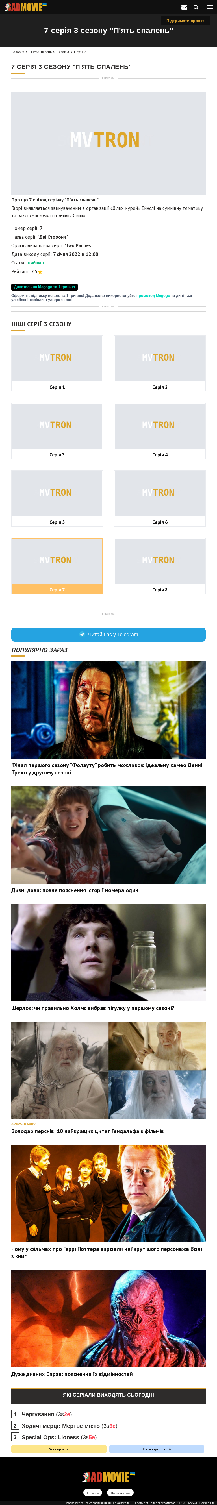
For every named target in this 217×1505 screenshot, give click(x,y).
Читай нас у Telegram (113, 634)
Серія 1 (57, 387)
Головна (17, 52)
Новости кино (23, 1123)
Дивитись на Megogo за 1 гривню (44, 287)
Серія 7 (80, 52)
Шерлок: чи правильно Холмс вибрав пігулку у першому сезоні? (92, 1008)
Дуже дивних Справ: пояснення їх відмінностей (72, 1374)
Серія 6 (160, 522)
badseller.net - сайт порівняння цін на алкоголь (97, 1502)
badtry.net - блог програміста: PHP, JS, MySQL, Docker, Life (175, 1502)
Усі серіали (58, 1449)
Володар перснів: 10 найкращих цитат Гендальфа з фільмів (87, 1131)
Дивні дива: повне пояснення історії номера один (74, 890)
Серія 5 (57, 522)
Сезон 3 (63, 52)
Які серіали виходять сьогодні (108, 1395)
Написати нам (120, 1493)
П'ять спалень (40, 52)
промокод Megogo (153, 296)
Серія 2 (160, 387)
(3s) (47, 1414)
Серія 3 (57, 454)
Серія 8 (160, 589)
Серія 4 (160, 454)
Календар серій (157, 1449)
